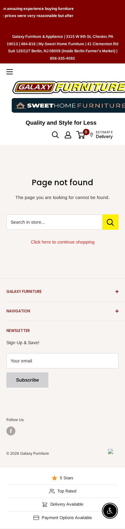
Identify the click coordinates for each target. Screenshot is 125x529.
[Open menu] (9, 71)
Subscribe (27, 380)
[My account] (68, 134)
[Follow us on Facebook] (10, 430)
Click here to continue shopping (63, 241)
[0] (81, 135)
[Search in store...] (110, 222)
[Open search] (55, 134)
